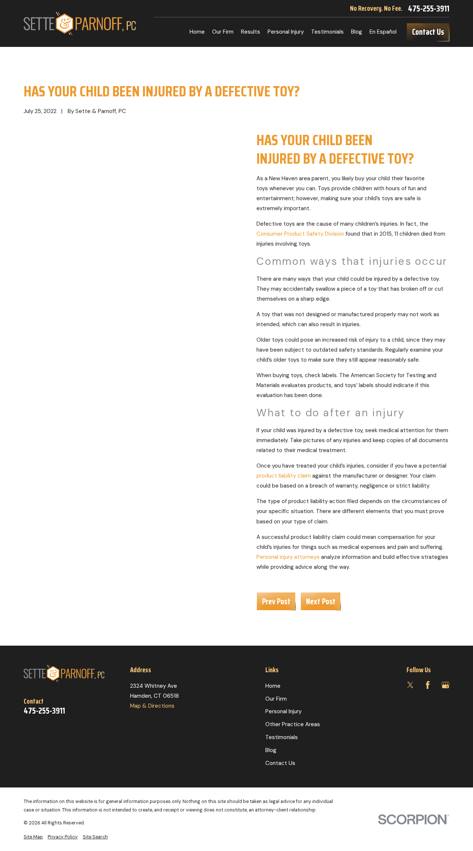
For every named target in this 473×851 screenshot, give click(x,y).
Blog (270, 750)
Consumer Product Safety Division (300, 233)
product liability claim (283, 475)
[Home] (80, 23)
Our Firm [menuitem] (223, 31)
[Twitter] (410, 685)
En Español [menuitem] (383, 31)
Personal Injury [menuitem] (286, 31)
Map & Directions (152, 706)
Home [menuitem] (197, 31)
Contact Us (428, 31)
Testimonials (281, 737)
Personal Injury (283, 711)
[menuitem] (33, 837)
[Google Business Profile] (445, 685)
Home (272, 686)
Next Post (321, 601)
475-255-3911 (428, 8)
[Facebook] (428, 685)
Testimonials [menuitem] (327, 31)
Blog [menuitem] (356, 31)
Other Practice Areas (292, 724)
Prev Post (276, 601)
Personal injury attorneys (288, 557)
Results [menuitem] (250, 31)
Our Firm (276, 699)
